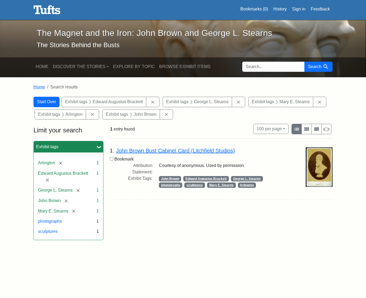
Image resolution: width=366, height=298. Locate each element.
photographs (50, 221)
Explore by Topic (134, 66)
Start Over (46, 101)
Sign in (298, 9)
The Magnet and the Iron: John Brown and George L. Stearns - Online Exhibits (47, 10)
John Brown (170, 179)
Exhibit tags (47, 146)
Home (42, 66)
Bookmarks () (254, 9)
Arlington (247, 185)
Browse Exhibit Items (185, 66)
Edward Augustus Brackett (206, 179)
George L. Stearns (247, 179)
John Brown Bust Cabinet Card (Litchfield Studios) (175, 151)
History (280, 9)
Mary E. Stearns (221, 185)
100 (269, 128)
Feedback (320, 9)
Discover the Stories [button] (79, 66)
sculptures (48, 231)
